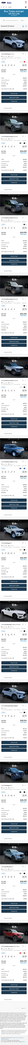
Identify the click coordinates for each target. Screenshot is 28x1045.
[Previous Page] (16, 1008)
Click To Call (14, 93)
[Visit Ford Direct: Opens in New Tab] (22, 1041)
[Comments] (23, 65)
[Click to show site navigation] (25, 7)
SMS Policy (21, 1037)
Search (22, 20)
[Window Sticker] (26, 65)
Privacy (17, 1037)
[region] (14, 83)
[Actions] (25, 54)
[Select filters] (23, 26)
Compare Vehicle (8, 108)
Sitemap (13, 1037)
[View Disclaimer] (14, 65)
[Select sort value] (26, 26)
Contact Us (14, 101)
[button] (1, 7)
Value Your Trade (14, 97)
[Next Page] (18, 1008)
